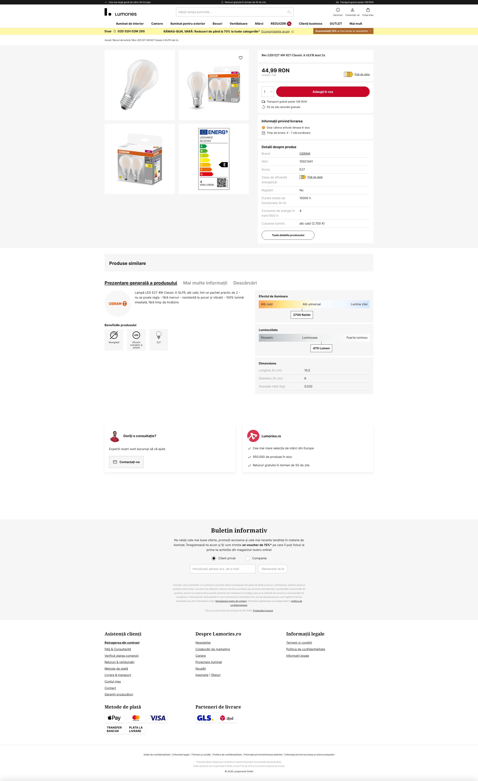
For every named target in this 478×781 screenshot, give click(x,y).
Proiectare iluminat (208, 662)
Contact (110, 688)
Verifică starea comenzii (122, 656)
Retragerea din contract (122, 642)
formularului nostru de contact (231, 601)
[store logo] (120, 12)
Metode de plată (116, 668)
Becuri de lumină (121, 40)
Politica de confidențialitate (305, 649)
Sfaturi (216, 675)
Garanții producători (119, 694)
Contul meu (113, 681)
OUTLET (336, 23)
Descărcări (245, 283)
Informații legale (297, 656)
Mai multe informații (205, 283)
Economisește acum (275, 31)
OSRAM (304, 153)
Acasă (108, 40)
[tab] (141, 283)
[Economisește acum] (239, 31)
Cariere (200, 656)
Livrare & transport (118, 675)
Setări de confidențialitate (157, 754)
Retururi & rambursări (119, 662)
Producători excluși (263, 610)
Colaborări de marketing (212, 649)
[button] (140, 159)
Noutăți (200, 668)
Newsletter (203, 643)
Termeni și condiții (299, 643)
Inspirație (201, 675)
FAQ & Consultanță (118, 649)
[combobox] (235, 12)
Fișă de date (362, 74)
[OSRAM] (118, 303)
